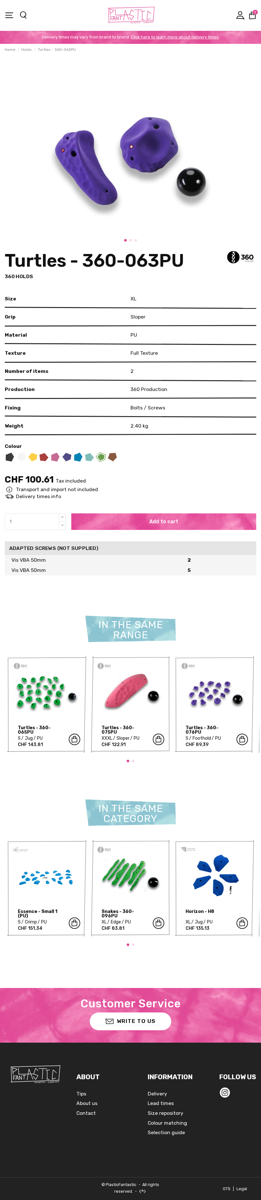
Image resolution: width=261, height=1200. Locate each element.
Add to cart (163, 521)
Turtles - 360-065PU (34, 730)
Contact (86, 1113)
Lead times (161, 1103)
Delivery (157, 1094)
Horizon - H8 (200, 911)
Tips (81, 1094)
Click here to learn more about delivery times (175, 37)
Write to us (136, 1021)
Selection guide (166, 1132)
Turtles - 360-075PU (118, 730)
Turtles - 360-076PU (202, 730)
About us (86, 1103)
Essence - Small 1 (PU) (37, 914)
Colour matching (167, 1123)
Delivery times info (38, 496)
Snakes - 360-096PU (118, 914)
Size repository (165, 1113)
